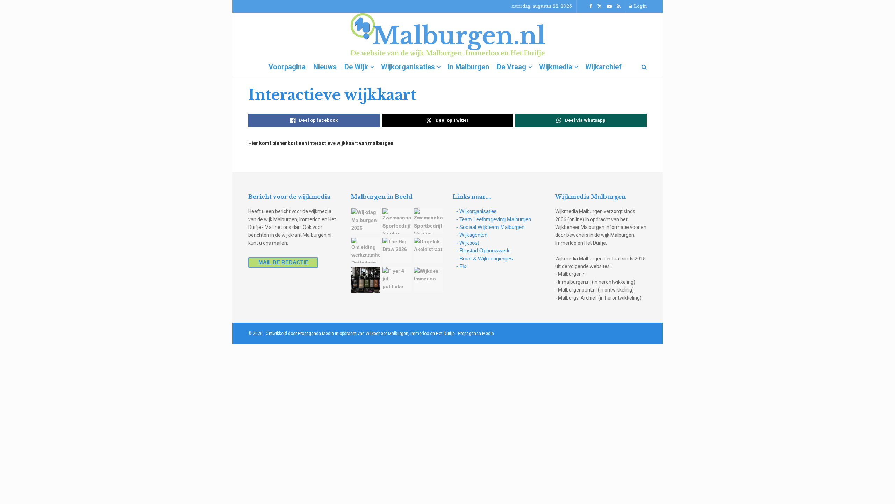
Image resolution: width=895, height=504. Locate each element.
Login (640, 6)
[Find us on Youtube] (609, 6)
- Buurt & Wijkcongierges (484, 258)
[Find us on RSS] (619, 6)
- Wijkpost (467, 243)
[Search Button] (644, 67)
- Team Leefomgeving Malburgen (493, 219)
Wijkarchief (603, 67)
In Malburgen (468, 67)
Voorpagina (287, 67)
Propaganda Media (476, 333)
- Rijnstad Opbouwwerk (483, 250)
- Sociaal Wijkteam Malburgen (490, 227)
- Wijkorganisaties (476, 211)
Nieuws (325, 67)
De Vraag (511, 67)
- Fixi (461, 266)
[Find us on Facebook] (590, 6)
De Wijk (356, 67)
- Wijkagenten (471, 235)
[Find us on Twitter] (599, 6)
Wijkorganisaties (408, 67)
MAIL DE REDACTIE (283, 262)
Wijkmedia (555, 67)
